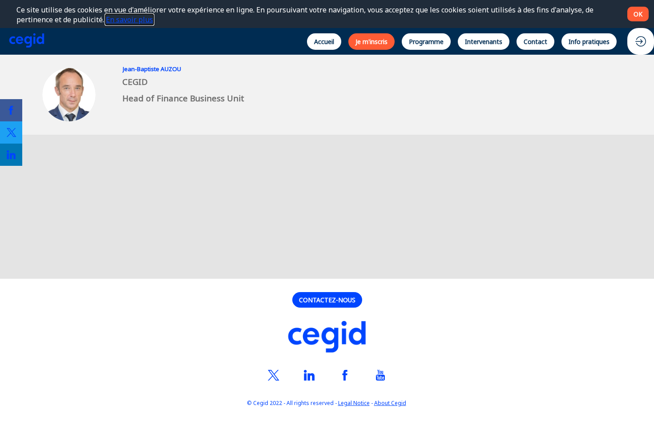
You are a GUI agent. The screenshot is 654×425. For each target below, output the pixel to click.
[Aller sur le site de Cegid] (327, 338)
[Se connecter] (640, 41)
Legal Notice (354, 403)
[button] (324, 41)
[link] (11, 110)
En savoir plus (129, 19)
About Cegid (390, 403)
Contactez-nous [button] (327, 300)
